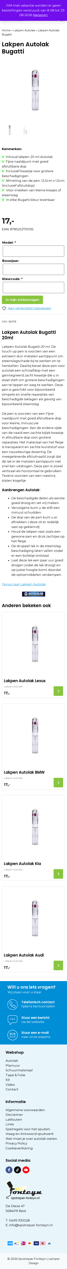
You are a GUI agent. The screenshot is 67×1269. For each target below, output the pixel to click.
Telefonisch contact (38, 1002)
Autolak (12, 1061)
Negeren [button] (40, 15)
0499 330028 (19, 1220)
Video (10, 1085)
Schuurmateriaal (19, 1070)
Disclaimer (14, 1115)
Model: (9, 242)
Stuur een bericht (35, 1017)
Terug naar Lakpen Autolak (24, 584)
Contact (12, 1089)
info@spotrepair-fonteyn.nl (31, 1225)
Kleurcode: (12, 279)
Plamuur (13, 1065)
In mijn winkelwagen (22, 300)
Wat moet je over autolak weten (31, 1139)
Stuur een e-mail (35, 1032)
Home (6, 30)
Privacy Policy (16, 1143)
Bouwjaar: (10, 261)
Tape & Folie (15, 1075)
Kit (8, 1080)
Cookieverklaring (19, 1148)
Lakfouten (14, 1119)
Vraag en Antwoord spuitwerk (30, 1134)
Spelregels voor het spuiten (28, 1129)
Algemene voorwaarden (25, 1110)
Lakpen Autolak (24, 30)
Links (10, 1124)
